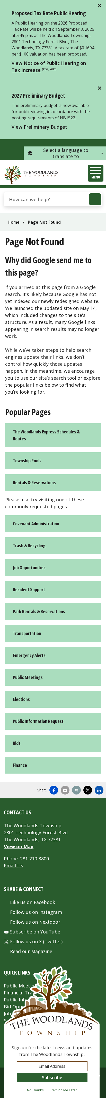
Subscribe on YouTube (35, 932)
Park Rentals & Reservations (39, 611)
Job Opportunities (29, 567)
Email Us (13, 865)
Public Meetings (28, 677)
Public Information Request (38, 721)
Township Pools (27, 460)
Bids (17, 743)
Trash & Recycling (29, 545)
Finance (20, 765)
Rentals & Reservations (34, 482)
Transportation (27, 633)
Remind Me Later (64, 1090)
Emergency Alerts (29, 655)
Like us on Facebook (32, 902)
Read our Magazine (31, 951)
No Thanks (35, 1090)
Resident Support (29, 589)
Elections (21, 699)
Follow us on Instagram (36, 912)
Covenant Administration (36, 523)
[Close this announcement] (100, 5)
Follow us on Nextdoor (35, 922)
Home (14, 222)
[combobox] (65, 153)
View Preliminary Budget (39, 127)
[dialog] (52, 1032)
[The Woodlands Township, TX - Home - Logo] (31, 175)
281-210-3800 (34, 858)
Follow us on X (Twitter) (36, 941)
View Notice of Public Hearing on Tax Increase (49, 66)
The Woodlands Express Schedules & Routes (46, 435)
